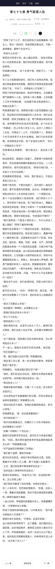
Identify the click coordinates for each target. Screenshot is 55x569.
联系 (37, 3)
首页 (18, 3)
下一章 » (47, 563)
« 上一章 (7, 563)
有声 (24, 3)
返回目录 (27, 563)
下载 (31, 3)
